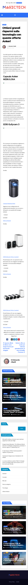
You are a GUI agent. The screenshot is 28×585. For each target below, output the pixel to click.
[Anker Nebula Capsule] (14, 187)
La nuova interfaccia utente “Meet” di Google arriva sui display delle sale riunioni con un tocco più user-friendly (13, 462)
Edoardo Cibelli (12, 46)
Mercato (4, 480)
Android (4, 24)
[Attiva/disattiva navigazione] (15, 15)
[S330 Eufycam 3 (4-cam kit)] (14, 294)
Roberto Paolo (18, 532)
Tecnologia (5, 488)
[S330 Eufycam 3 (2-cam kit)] (14, 241)
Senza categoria (6, 484)
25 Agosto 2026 (9, 516)
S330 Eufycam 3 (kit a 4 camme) (11, 310)
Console (4, 477)
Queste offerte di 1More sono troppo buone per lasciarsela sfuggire (8, 346)
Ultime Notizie (5, 491)
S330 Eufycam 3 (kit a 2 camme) (11, 257)
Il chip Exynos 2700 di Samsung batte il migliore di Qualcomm (13, 397)
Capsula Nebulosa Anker (9, 203)
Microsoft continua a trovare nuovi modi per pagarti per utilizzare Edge (14, 382)
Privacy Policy (12, 581)
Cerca (4, 424)
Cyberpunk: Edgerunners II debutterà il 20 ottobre (13, 560)
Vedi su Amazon (7, 220)
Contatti (17, 581)
